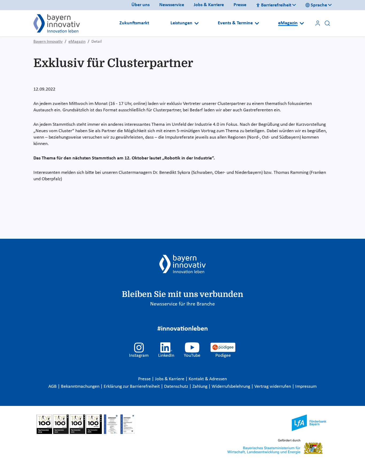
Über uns (140, 4)
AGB (53, 386)
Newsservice (171, 4)
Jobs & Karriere (209, 4)
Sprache (319, 5)
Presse (240, 4)
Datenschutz (176, 386)
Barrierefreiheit (276, 5)
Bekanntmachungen (80, 386)
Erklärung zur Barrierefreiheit (132, 386)
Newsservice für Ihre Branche (182, 304)
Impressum (306, 386)
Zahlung (200, 386)
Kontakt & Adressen (208, 379)
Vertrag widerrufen (273, 386)
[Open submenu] (197, 23)
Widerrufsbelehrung (231, 386)
